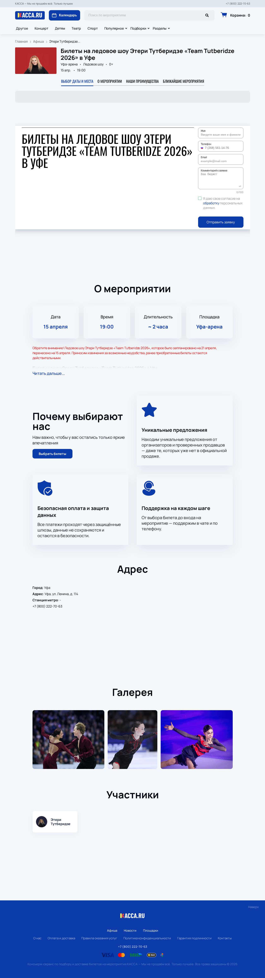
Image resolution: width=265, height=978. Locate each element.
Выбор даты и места (77, 81)
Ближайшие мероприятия (183, 81)
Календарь (68, 15)
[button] (202, 147)
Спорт (93, 28)
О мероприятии (110, 81)
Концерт (41, 28)
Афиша (112, 930)
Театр (76, 28)
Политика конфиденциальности (147, 938)
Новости (130, 930)
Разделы (159, 28)
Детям (60, 28)
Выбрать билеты (52, 453)
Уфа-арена (69, 64)
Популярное (114, 28)
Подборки (138, 28)
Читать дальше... (49, 373)
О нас (37, 938)
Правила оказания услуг (99, 938)
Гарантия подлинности (194, 938)
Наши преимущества (142, 81)
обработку (211, 203)
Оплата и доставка (61, 938)
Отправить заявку (221, 222)
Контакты (225, 938)
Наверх (253, 907)
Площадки (150, 930)
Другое (22, 28)
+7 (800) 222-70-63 (238, 3)
